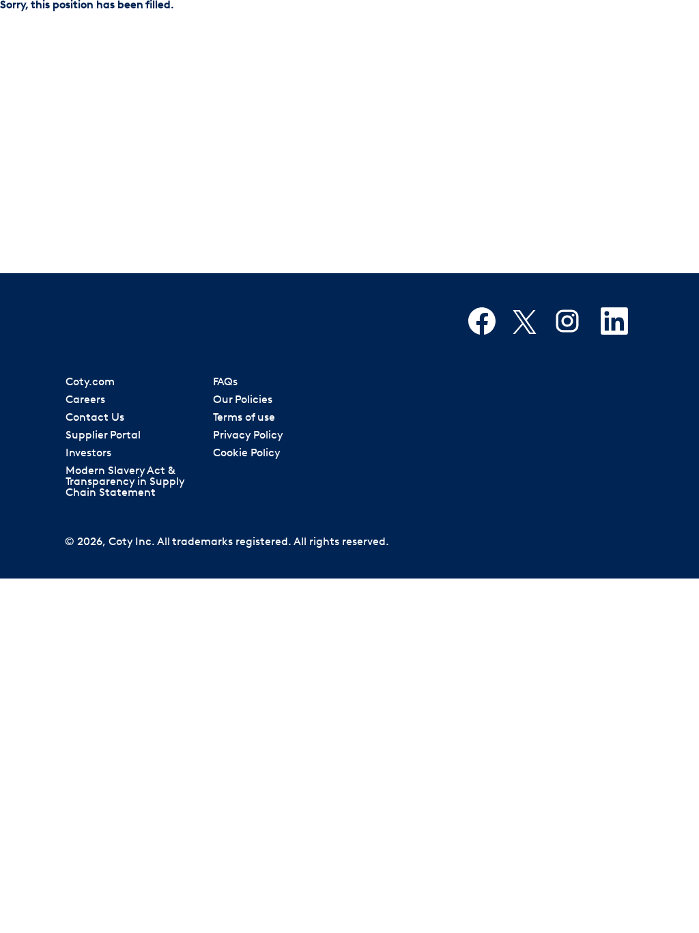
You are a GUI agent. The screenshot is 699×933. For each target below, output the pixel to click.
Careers (85, 400)
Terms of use (244, 418)
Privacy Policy (248, 435)
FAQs (225, 382)
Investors (88, 453)
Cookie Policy (247, 453)
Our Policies (242, 400)
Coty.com (90, 382)
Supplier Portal (103, 435)
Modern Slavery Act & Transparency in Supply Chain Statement (125, 482)
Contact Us (95, 418)
